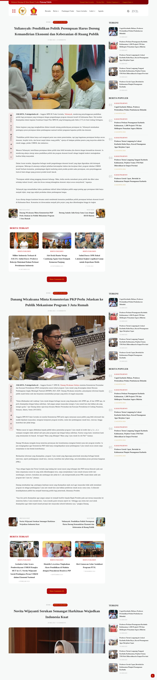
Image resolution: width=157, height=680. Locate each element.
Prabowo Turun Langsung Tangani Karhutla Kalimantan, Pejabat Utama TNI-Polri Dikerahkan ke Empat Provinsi (133, 71)
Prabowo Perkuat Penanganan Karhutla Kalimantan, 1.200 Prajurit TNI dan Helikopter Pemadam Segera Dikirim (133, 44)
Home (48, 22)
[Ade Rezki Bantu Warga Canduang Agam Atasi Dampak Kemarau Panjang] (56, 240)
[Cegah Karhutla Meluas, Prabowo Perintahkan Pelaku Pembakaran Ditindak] (113, 31)
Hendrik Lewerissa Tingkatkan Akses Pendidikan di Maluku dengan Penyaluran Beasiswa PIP (57, 567)
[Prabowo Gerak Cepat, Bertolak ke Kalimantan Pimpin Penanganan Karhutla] (113, 84)
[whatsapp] (11, 152)
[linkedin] (11, 148)
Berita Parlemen (60, 22)
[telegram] (11, 144)
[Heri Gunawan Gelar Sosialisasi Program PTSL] (89, 549)
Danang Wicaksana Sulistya (69, 385)
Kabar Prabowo (120, 103)
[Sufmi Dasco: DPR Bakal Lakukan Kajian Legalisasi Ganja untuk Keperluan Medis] (89, 240)
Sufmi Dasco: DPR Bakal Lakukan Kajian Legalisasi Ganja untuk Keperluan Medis (89, 258)
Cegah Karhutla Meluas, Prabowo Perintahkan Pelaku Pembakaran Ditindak (131, 31)
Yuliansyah (68, 114)
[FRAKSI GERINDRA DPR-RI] (29, 11)
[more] (11, 157)
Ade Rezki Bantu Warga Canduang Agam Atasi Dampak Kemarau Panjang (57, 258)
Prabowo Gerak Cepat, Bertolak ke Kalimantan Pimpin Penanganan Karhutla (131, 84)
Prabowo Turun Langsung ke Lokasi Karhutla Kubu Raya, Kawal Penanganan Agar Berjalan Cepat (133, 57)
